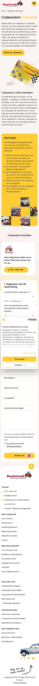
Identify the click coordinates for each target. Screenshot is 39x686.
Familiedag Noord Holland (11, 586)
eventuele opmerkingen (14, 408)
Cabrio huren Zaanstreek (11, 614)
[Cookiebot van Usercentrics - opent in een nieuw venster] (28, 319)
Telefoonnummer (11, 388)
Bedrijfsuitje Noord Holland (12, 590)
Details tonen (28, 353)
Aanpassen (18, 365)
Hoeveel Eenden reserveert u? (17, 292)
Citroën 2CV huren (8, 633)
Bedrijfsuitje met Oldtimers (11, 623)
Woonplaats (9, 378)
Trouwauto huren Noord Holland (13, 619)
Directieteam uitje (8, 599)
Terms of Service (27, 437)
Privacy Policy (14, 437)
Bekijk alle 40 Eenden (9, 536)
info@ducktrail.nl (10, 496)
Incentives (5, 567)
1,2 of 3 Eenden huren (10, 550)
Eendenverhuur (7, 523)
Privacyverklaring (19, 683)
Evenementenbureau (9, 527)
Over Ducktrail (7, 519)
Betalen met (19, 456)
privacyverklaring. (14, 446)
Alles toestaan (19, 359)
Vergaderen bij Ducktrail (10, 563)
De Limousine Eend (9, 559)
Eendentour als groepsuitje (12, 554)
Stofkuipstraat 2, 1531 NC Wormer (17, 500)
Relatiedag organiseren (11, 603)
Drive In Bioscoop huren (10, 572)
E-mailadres (9, 398)
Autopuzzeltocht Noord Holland (13, 595)
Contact (5, 540)
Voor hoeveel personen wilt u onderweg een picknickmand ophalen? (16, 308)
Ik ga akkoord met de (15, 444)
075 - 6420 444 (16, 270)
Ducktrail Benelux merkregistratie (17, 508)
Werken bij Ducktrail (9, 531)
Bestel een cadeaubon (13, 53)
